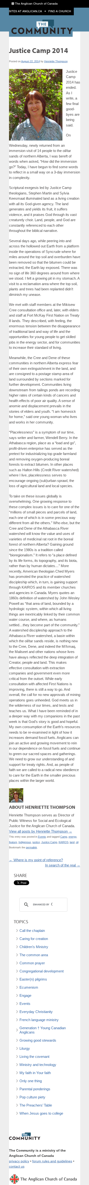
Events (42, 836)
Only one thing (30, 1081)
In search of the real (62, 865)
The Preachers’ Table (35, 1105)
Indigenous (25, 842)
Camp (63, 836)
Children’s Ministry (33, 947)
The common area (33, 955)
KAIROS (63, 842)
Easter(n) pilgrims (33, 979)
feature (13, 842)
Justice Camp (49, 842)
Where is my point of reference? (36, 860)
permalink (31, 847)
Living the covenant (34, 1056)
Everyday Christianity (36, 1012)
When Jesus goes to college (41, 1113)
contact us (16, 1166)
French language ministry (39, 1020)
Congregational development (41, 971)
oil (77, 842)
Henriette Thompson (56, 61)
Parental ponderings (34, 1089)
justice (36, 842)
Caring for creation (33, 939)
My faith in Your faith (35, 1073)
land (72, 842)
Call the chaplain (32, 931)
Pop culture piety (32, 1097)
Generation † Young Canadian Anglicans (42, 1030)
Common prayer (32, 963)
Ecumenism (28, 987)
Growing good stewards (37, 1040)
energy (72, 836)
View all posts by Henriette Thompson (40, 831)
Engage (25, 995)
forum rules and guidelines (52, 1161)
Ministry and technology (37, 1065)
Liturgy (24, 1048)
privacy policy (19, 1161)
